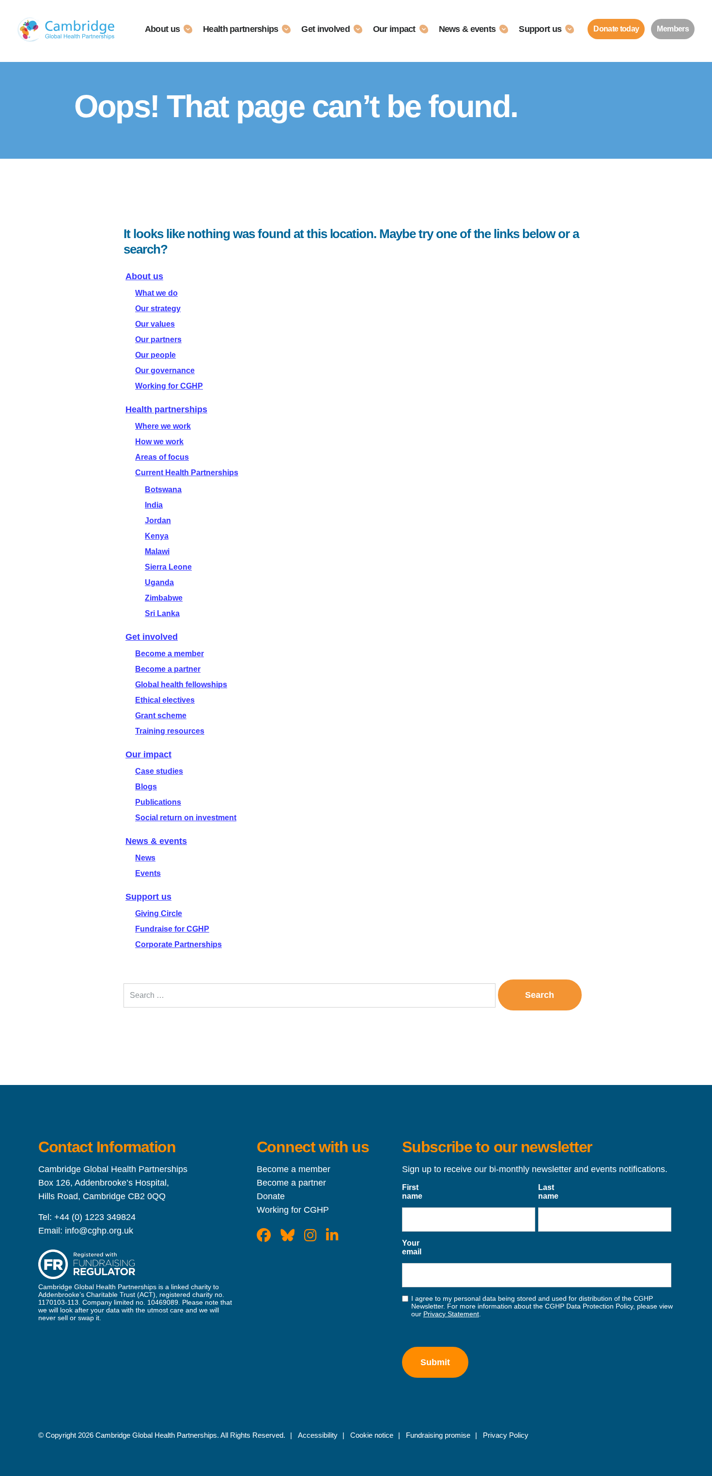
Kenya (157, 536)
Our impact (394, 29)
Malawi (157, 551)
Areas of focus (162, 457)
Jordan (158, 520)
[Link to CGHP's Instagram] (310, 1235)
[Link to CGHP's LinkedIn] (332, 1235)
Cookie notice (371, 1435)
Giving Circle (158, 913)
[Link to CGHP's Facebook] (264, 1235)
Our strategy (158, 308)
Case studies (159, 771)
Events (148, 873)
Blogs (146, 787)
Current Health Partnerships (186, 472)
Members (673, 29)
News (145, 858)
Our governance (165, 370)
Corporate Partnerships (178, 944)
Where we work (163, 426)
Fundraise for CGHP (172, 929)
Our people (155, 355)
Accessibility (318, 1435)
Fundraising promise (438, 1435)
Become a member (169, 653)
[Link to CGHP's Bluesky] (287, 1235)
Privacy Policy (505, 1435)
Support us (540, 29)
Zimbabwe (164, 598)
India (154, 505)
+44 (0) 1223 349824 (95, 1217)
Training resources (169, 731)
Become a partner (168, 669)
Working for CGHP (169, 386)
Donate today (616, 29)
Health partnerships (240, 29)
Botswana (163, 489)
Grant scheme (160, 715)
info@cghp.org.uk (99, 1230)
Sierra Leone (168, 567)
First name (412, 1191)
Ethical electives (165, 700)
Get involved (325, 29)
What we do (156, 293)
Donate (271, 1196)
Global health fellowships (181, 684)
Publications (158, 802)
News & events (467, 29)
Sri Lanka (162, 613)
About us (162, 29)
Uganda (159, 582)
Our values (155, 324)
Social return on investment (185, 817)
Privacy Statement (451, 1314)
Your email (411, 1247)
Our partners (158, 339)
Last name (548, 1191)
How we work (159, 441)
